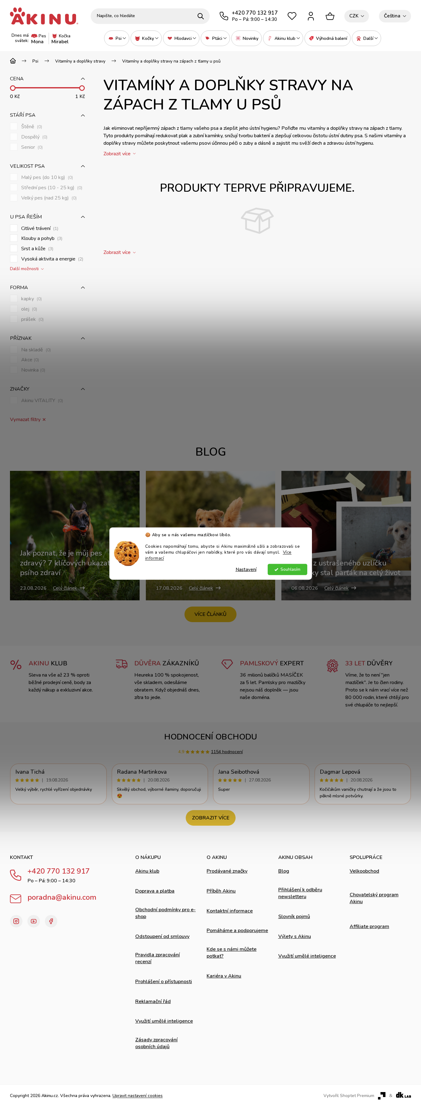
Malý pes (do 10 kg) (46, 177)
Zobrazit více (210, 817)
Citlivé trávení (39, 228)
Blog (283, 871)
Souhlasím (290, 569)
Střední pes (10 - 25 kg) (51, 188)
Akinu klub (147, 871)
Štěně (31, 127)
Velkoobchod (364, 871)
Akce (29, 360)
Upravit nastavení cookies (137, 1096)
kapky (31, 299)
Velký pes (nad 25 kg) (48, 198)
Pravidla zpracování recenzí (157, 958)
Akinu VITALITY (41, 400)
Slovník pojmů (294, 916)
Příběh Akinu (221, 891)
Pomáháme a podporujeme (237, 930)
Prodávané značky (227, 871)
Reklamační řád (153, 1001)
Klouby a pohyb (41, 238)
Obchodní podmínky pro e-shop (165, 913)
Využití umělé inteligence (164, 1021)
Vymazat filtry (25, 419)
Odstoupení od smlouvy (162, 936)
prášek (31, 319)
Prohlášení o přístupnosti (163, 981)
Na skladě (35, 350)
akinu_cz (16, 921)
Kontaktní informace (230, 911)
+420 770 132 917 (58, 871)
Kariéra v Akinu (224, 976)
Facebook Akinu (51, 921)
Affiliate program (369, 926)
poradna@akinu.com (61, 897)
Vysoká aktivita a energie (51, 259)
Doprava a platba (155, 891)
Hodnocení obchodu (210, 736)
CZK (353, 16)
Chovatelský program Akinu (374, 898)
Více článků (210, 614)
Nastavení (246, 569)
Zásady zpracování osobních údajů (156, 1043)
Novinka (32, 370)
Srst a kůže (36, 249)
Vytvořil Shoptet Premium (348, 1096)
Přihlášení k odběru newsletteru (300, 893)
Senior (31, 147)
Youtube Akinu (33, 921)
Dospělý (33, 137)
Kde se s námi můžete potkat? (231, 952)
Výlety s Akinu (294, 936)
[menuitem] (116, 38)
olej (28, 309)
